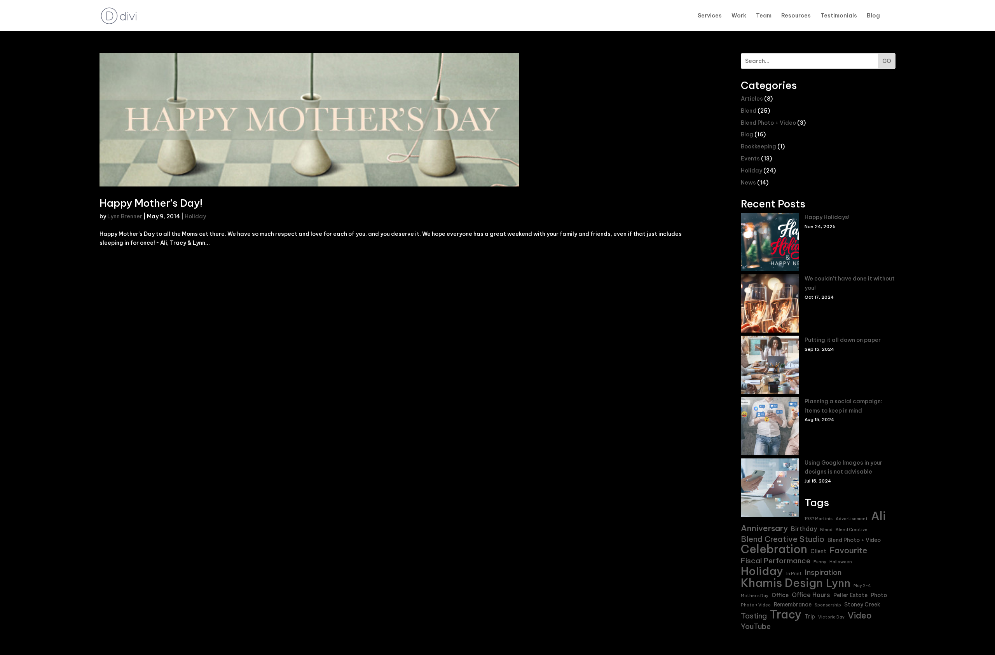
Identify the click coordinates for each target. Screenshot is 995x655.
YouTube (756, 626)
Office (780, 595)
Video (860, 615)
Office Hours (811, 595)
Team (764, 16)
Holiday (195, 216)
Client (818, 551)
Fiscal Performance (775, 560)
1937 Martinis (819, 518)
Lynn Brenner (124, 216)
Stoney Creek (862, 604)
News (748, 182)
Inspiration (823, 572)
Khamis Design (782, 583)
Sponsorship (828, 605)
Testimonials (838, 16)
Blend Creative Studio (782, 539)
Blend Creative (852, 529)
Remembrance (793, 604)
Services (710, 16)
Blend (748, 110)
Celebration (774, 549)
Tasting (754, 615)
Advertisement (852, 518)
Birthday (804, 529)
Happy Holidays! (827, 217)
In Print (794, 573)
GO (886, 60)
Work (738, 16)
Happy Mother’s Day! (151, 203)
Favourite (848, 550)
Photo (879, 595)
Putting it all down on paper (843, 339)
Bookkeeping (758, 146)
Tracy (785, 614)
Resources (796, 16)
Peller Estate (850, 595)
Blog (873, 16)
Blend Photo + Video (768, 122)
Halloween (840, 561)
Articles (752, 98)
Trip (810, 616)
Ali (878, 516)
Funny (819, 561)
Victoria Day (831, 617)
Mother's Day (754, 595)
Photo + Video (756, 605)
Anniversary (764, 528)
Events (750, 158)
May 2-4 (862, 585)
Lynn (838, 583)
